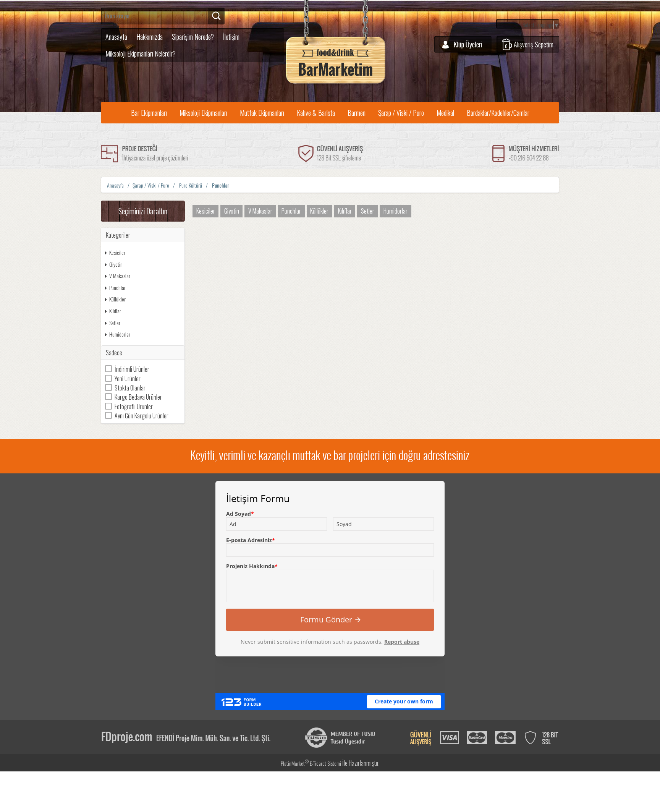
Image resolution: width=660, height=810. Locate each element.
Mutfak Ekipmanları (262, 113)
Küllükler (117, 299)
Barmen (357, 113)
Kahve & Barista (316, 113)
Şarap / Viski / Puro (401, 113)
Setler (114, 323)
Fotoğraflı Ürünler (134, 406)
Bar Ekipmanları (149, 113)
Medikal (445, 113)
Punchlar (117, 288)
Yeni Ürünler (128, 378)
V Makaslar (119, 276)
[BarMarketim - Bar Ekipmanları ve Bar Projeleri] (335, 84)
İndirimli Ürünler (132, 369)
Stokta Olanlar (130, 388)
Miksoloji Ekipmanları (203, 113)
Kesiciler (117, 252)
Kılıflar (115, 311)
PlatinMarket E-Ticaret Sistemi (311, 763)
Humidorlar (119, 334)
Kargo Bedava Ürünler (138, 397)
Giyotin (116, 264)
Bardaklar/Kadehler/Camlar (498, 113)
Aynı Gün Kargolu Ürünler (141, 416)
